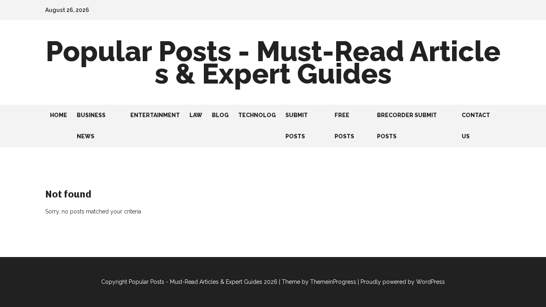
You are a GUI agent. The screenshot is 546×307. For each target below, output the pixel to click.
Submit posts (296, 126)
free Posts (344, 126)
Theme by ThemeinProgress (319, 282)
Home (58, 115)
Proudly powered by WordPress (403, 282)
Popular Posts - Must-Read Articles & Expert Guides (273, 62)
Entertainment (155, 115)
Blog (220, 115)
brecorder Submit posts (407, 126)
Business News (91, 126)
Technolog (257, 115)
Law (195, 115)
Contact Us (476, 126)
